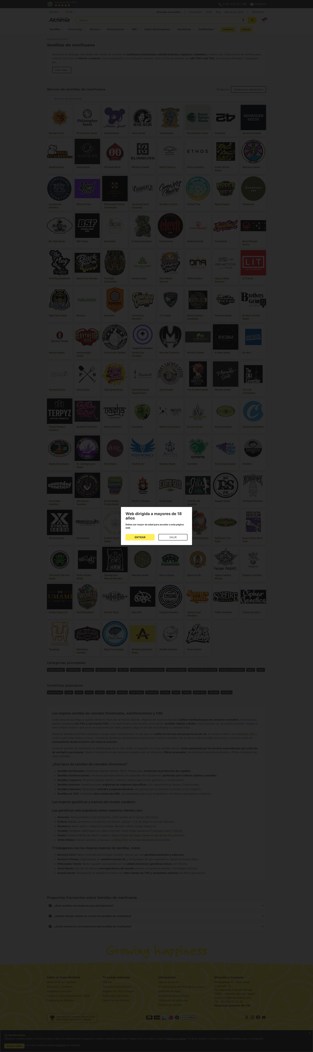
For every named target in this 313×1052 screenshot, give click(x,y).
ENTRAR (140, 537)
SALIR (173, 537)
